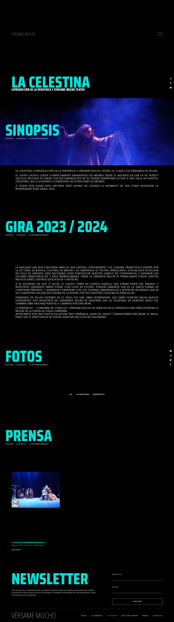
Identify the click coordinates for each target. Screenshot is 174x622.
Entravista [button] (99, 394)
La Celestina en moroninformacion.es (28, 542)
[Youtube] (170, 87)
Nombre (117, 574)
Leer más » (16, 550)
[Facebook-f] (170, 83)
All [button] (70, 394)
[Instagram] (170, 78)
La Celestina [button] (82, 394)
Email (115, 587)
